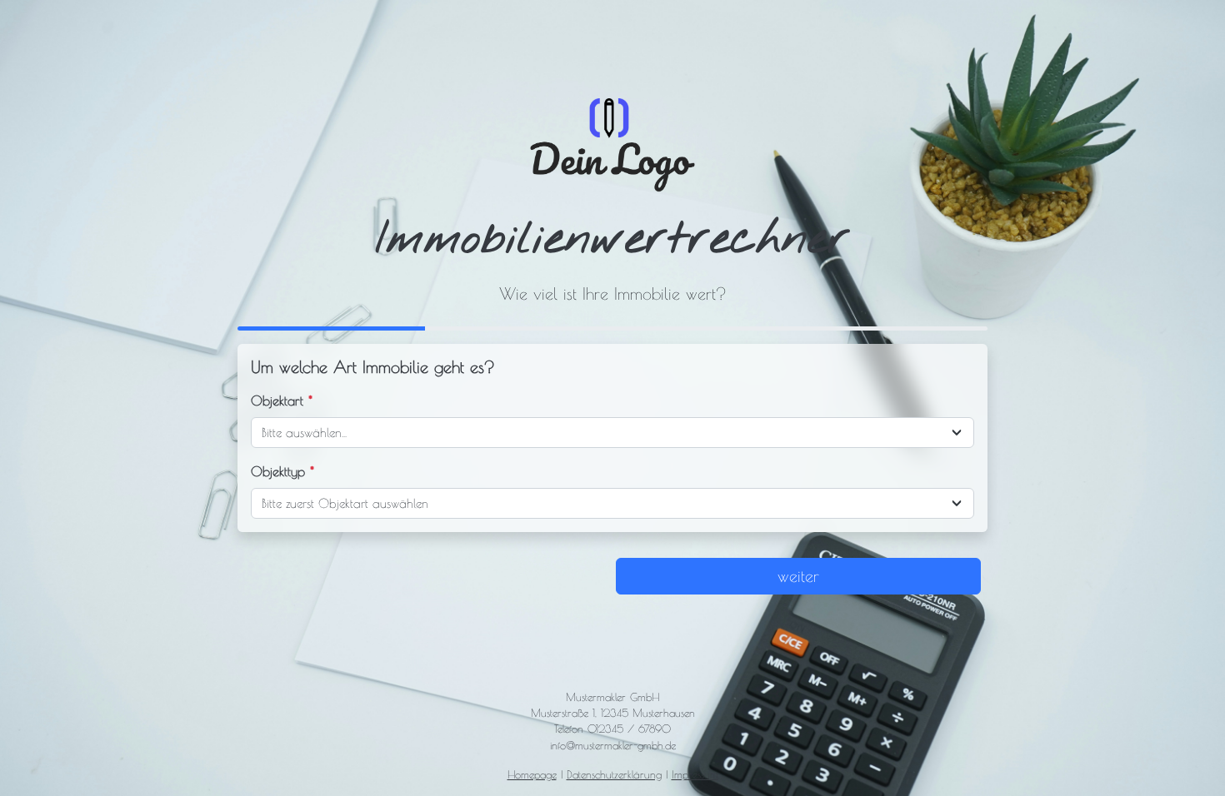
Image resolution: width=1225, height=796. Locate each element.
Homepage (532, 775)
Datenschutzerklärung (614, 775)
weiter (798, 575)
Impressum (695, 775)
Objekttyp (282, 471)
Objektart (281, 400)
